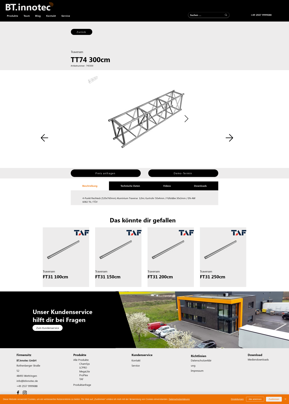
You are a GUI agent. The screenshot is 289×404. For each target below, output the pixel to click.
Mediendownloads (258, 359)
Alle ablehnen (255, 399)
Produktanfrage (82, 384)
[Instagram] (24, 392)
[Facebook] (18, 392)
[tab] (90, 185)
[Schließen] (285, 399)
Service (136, 365)
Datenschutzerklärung (179, 399)
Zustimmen (274, 399)
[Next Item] (186, 119)
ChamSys (84, 363)
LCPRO (83, 367)
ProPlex (83, 375)
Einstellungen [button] (237, 399)
